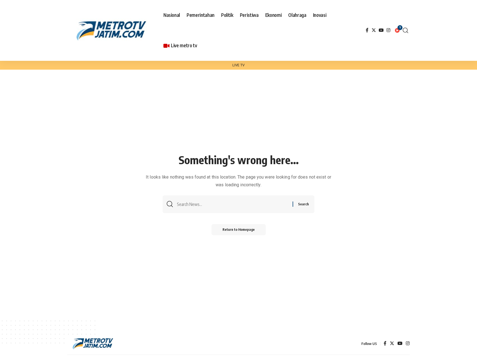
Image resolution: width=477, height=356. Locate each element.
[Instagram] (388, 30)
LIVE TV (238, 65)
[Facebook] (367, 30)
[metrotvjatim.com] (112, 30)
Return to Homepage (238, 229)
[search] (405, 30)
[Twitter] (373, 30)
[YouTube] (381, 30)
